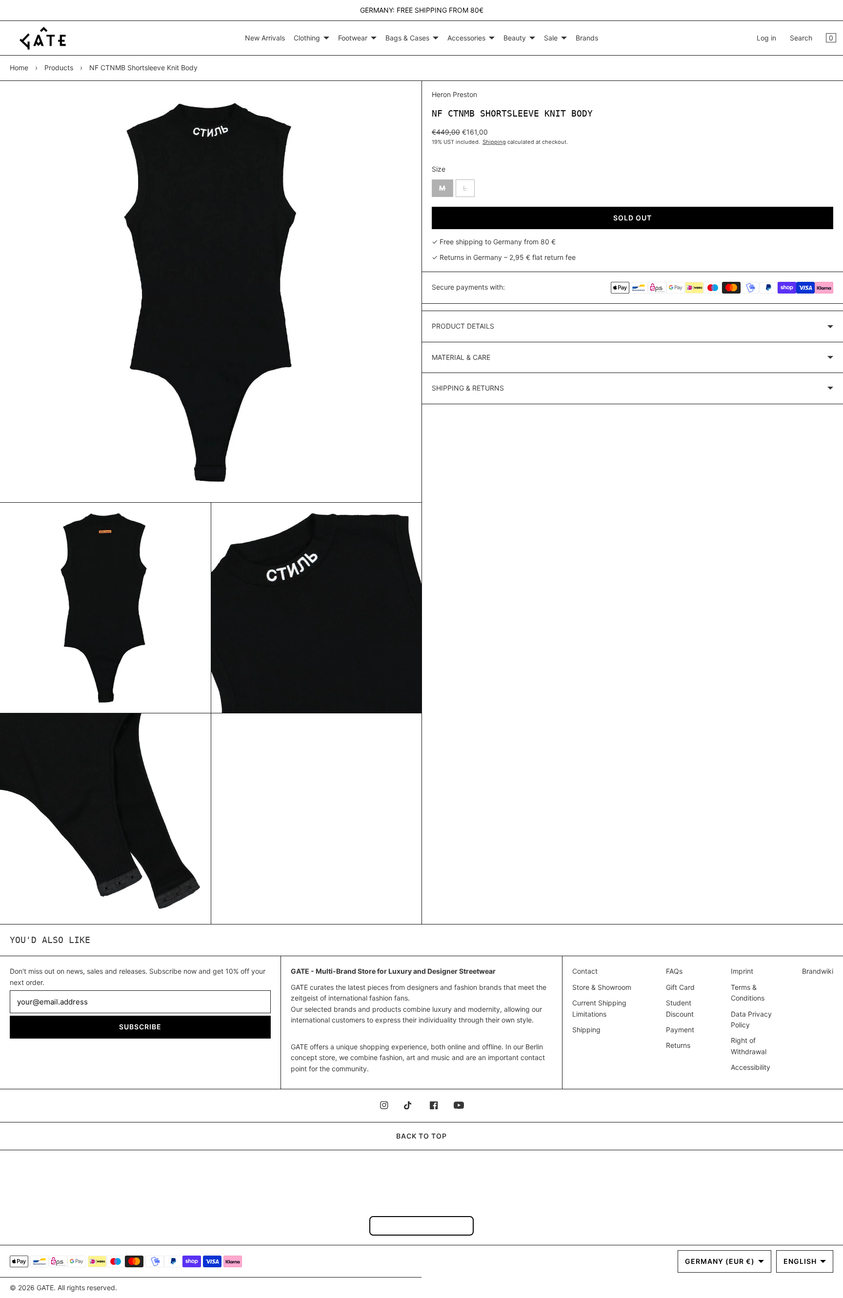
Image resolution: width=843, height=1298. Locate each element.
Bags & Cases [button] (407, 38)
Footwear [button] (352, 38)
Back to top (421, 1136)
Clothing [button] (307, 38)
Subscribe (140, 1027)
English (800, 1261)
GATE (45, 1287)
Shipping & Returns (468, 388)
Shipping (494, 141)
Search (801, 38)
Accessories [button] (466, 38)
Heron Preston (454, 94)
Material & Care (461, 357)
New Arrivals (265, 38)
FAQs (674, 971)
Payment (680, 1029)
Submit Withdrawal (421, 1225)
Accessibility (750, 1067)
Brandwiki (817, 971)
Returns (678, 1045)
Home (19, 67)
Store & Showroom (601, 987)
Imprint (742, 971)
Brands (587, 38)
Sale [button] (551, 38)
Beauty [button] (514, 38)
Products (58, 67)
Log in (766, 38)
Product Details (463, 326)
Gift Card (680, 987)
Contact (585, 971)
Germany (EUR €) (720, 1261)
